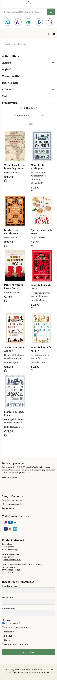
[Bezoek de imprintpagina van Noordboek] (7, 22)
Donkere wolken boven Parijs (13, 286)
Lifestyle (8, 635)
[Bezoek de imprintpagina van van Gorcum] (49, 22)
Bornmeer (45, 467)
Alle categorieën (12, 623)
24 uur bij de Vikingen (37, 166)
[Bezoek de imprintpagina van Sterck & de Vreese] (18, 22)
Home (7, 43)
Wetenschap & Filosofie (16, 644)
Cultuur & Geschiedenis (16, 627)
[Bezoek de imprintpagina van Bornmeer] (39, 22)
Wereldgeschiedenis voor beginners (15, 166)
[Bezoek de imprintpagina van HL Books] (28, 22)
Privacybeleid (8, 507)
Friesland (9, 631)
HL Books (34, 467)
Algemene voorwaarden (12, 504)
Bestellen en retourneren (13, 500)
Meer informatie (9, 477)
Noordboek (7, 467)
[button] (3, 34)
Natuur (7, 640)
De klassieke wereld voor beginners (11, 233)
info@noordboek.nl (12, 559)
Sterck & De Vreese (21, 467)
